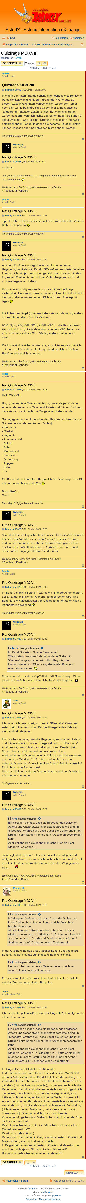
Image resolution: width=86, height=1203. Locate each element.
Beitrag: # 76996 (13, 90)
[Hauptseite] (43, 13)
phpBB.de (57, 1195)
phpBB (32, 1188)
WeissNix (18, 144)
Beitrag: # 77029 (13, 639)
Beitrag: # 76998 (13, 161)
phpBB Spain (47, 1192)
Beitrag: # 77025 (13, 389)
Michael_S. (18, 888)
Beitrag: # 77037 (13, 809)
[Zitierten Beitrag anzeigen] (42, 648)
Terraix (18, 58)
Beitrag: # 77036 (13, 717)
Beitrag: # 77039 (13, 1007)
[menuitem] (11, 38)
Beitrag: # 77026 (13, 529)
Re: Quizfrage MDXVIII (19, 157)
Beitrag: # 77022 (13, 215)
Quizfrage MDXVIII (19, 53)
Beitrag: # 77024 (13, 259)
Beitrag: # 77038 (13, 905)
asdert (5, 991)
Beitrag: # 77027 (13, 587)
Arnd (15, 700)
